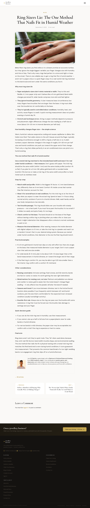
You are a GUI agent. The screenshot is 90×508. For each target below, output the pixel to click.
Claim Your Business (9, 467)
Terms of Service (70, 505)
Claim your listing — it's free (73, 429)
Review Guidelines (51, 464)
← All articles (19, 377)
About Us (6, 483)
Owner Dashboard (51, 461)
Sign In (5, 476)
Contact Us (49, 470)
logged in (26, 408)
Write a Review (8, 458)
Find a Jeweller (8, 461)
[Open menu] (84, 3)
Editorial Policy (7, 489)
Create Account (8, 473)
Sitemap (84, 505)
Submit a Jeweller (8, 464)
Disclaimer (49, 467)
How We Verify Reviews (10, 486)
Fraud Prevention (8, 492)
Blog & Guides (7, 470)
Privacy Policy (7, 495)
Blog (45, 12)
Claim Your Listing (51, 458)
